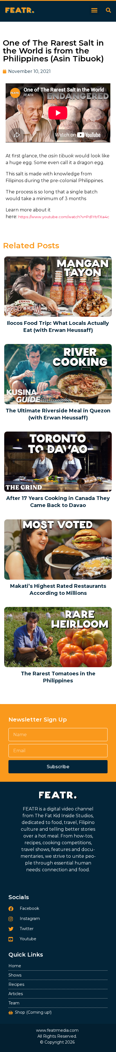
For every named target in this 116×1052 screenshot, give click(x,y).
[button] (94, 10)
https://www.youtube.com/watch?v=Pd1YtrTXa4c (63, 217)
